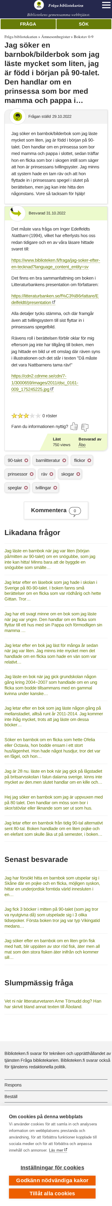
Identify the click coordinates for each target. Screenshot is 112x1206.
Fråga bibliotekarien (20, 36)
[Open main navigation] (106, 5)
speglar (15, 487)
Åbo (82, 445)
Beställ (10, 1096)
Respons (13, 1084)
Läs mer (56, 1150)
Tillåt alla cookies (52, 1193)
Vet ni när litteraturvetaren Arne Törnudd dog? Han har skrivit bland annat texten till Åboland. (52, 1003)
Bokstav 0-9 (83, 36)
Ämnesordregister (55, 36)
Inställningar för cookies (52, 1168)
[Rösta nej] (84, 428)
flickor (79, 460)
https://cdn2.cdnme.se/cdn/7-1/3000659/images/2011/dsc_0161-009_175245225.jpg (44, 382)
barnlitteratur (48, 460)
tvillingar (43, 487)
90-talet (15, 460)
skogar (67, 473)
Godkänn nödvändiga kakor (52, 1180)
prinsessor (17, 473)
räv (44, 473)
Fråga (28, 23)
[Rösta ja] (74, 426)
